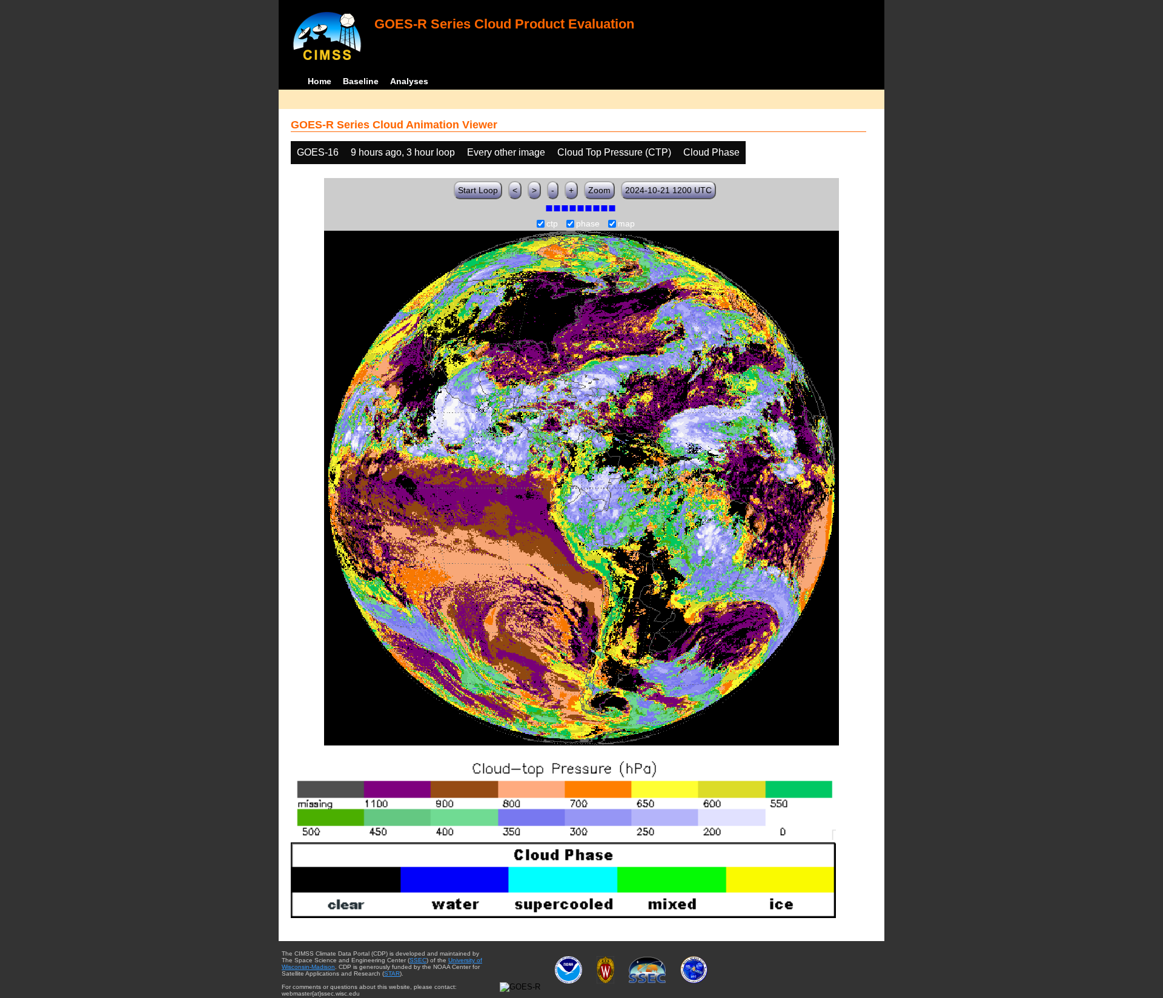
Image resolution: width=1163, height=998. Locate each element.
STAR (392, 973)
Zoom (599, 190)
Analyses (409, 81)
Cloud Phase (711, 152)
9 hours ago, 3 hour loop (403, 152)
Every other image (506, 152)
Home (319, 81)
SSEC (417, 960)
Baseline (361, 81)
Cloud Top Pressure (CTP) (614, 152)
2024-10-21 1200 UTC (668, 190)
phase (588, 224)
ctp (552, 224)
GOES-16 (318, 152)
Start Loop (478, 190)
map (626, 224)
